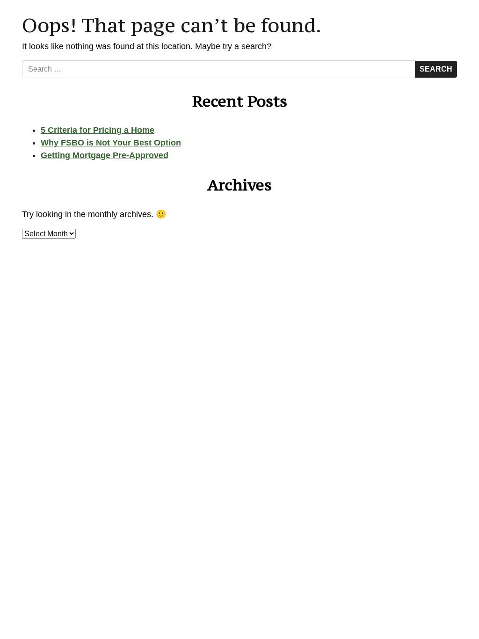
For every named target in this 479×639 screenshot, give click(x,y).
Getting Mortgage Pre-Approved (104, 155)
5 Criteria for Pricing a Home (97, 130)
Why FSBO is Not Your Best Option (111, 142)
